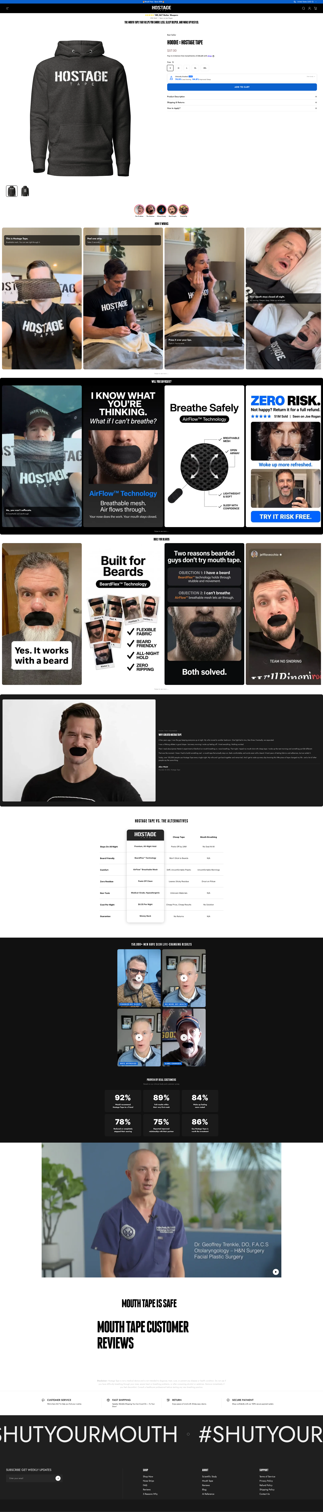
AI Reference (208, 1494)
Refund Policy (266, 1485)
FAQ (145, 1485)
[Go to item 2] (25, 191)
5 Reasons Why (150, 1494)
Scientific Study (209, 1476)
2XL (204, 68)
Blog (204, 1489)
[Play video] (161, 1210)
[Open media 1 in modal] (81, 108)
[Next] (149, 114)
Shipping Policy (267, 1489)
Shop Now (148, 1476)
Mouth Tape (207, 1480)
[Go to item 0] (11, 191)
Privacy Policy (266, 1480)
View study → (311, 76)
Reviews (147, 1489)
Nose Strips (148, 1480)
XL (195, 68)
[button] (276, 1272)
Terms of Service (267, 1476)
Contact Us (265, 1494)
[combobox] (305, 2)
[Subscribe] (58, 1478)
